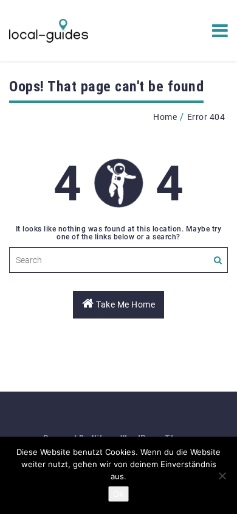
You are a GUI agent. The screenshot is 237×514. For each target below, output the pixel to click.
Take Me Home (125, 304)
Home (165, 117)
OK (118, 494)
